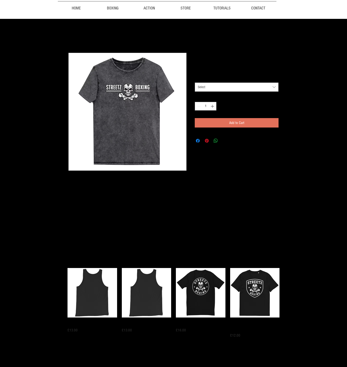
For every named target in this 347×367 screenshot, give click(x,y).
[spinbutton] (205, 106)
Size (198, 78)
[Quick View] (92, 293)
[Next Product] (286, 292)
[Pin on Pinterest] (207, 141)
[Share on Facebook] (198, 141)
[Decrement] (198, 106)
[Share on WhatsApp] (216, 141)
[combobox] (237, 87)
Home (72, 36)
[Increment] (213, 106)
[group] (173, 303)
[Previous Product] (60, 292)
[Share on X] (225, 141)
